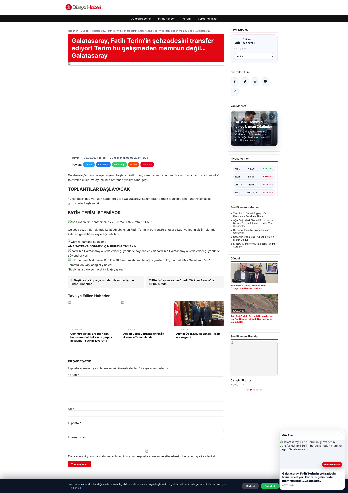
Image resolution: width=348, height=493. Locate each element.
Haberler (73, 30)
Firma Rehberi (166, 18)
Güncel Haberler (141, 18)
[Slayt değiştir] (247, 390)
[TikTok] (235, 92)
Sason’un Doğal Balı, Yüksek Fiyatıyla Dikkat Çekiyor (253, 238)
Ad (71, 409)
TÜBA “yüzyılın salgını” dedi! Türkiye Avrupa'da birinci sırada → (181, 282)
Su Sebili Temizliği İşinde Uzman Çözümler (251, 231)
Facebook (103, 164)
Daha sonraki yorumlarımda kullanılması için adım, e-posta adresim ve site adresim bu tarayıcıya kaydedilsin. (142, 456)
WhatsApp (119, 164)
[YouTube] (265, 81)
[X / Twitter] (245, 81)
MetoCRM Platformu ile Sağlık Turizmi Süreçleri (254, 245)
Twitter (88, 164)
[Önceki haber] (264, 116)
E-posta (74, 423)
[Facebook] (235, 81)
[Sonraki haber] (272, 116)
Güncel (85, 30)
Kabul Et (270, 485)
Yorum (73, 374)
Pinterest (147, 164)
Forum (187, 18)
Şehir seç (240, 49)
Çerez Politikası (207, 18)
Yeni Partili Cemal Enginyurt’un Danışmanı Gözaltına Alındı (250, 215)
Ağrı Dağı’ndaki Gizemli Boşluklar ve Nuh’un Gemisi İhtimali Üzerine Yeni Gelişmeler (253, 223)
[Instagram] (255, 81)
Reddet (250, 485)
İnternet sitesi (77, 437)
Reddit (133, 164)
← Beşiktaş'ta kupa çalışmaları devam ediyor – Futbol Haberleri (102, 282)
